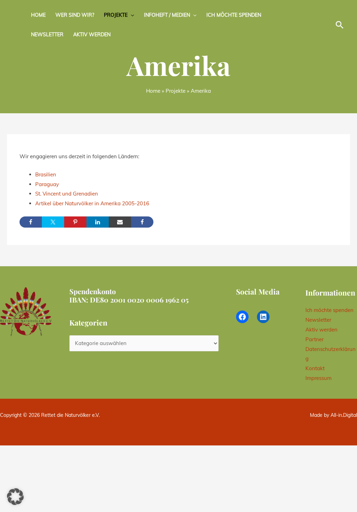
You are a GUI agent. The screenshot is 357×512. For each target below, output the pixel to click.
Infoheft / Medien (167, 15)
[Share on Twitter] (53, 222)
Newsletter (47, 34)
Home (38, 15)
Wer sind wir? (74, 15)
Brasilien (45, 174)
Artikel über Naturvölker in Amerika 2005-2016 (92, 203)
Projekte (116, 15)
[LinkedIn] (263, 317)
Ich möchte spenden (233, 15)
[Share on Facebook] (31, 222)
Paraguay (47, 184)
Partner (314, 339)
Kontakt (315, 368)
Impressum (318, 378)
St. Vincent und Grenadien (66, 193)
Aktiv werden (92, 34)
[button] (339, 25)
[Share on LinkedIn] (97, 222)
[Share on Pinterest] (75, 222)
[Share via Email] (120, 222)
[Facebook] (242, 317)
